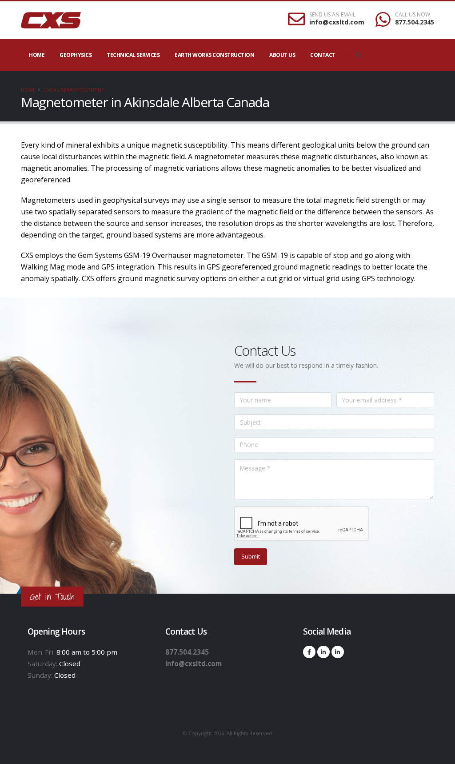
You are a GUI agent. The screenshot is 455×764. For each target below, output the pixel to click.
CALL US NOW (412, 15)
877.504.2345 (414, 22)
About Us (282, 55)
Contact (322, 55)
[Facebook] (309, 652)
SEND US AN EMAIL (332, 15)
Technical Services (133, 55)
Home (36, 55)
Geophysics (76, 55)
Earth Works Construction (214, 55)
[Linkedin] (323, 652)
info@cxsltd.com (336, 22)
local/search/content (74, 89)
